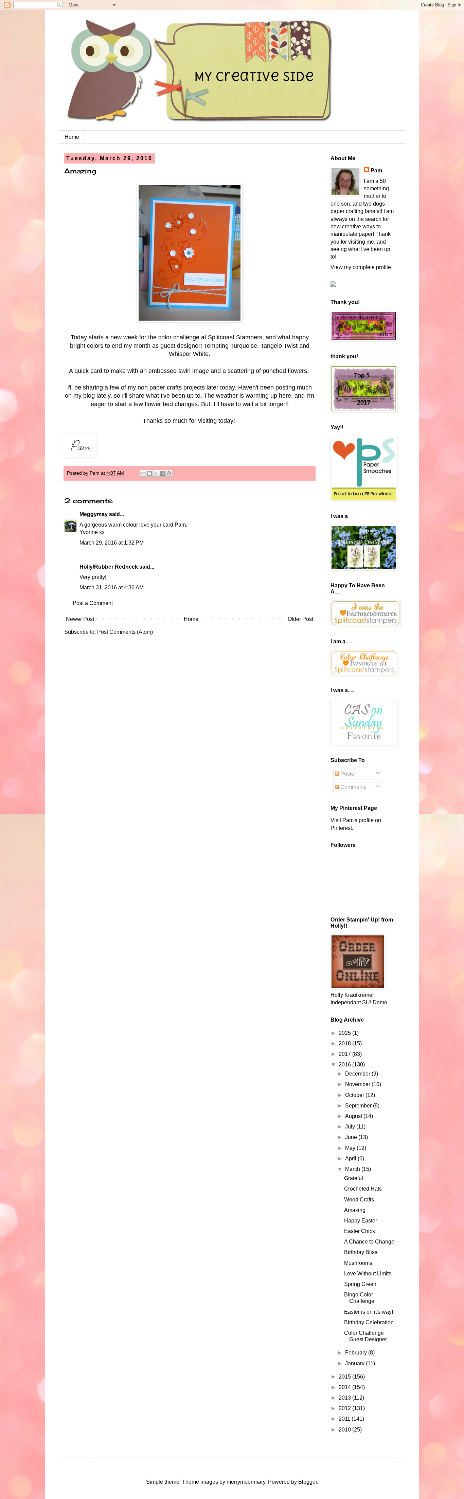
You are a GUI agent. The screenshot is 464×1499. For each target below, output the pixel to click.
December (358, 1074)
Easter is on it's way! (368, 1312)
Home (72, 137)
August (354, 1116)
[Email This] (143, 473)
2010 (345, 1429)
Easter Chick (359, 1231)
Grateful (353, 1178)
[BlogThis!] (149, 473)
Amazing (354, 1210)
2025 (345, 1033)
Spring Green (360, 1284)
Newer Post (80, 619)
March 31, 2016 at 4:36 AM (111, 587)
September (359, 1105)
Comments (353, 787)
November (358, 1084)
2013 (345, 1398)
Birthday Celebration (369, 1322)
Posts (346, 774)
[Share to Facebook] (162, 473)
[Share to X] (156, 473)
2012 (345, 1408)
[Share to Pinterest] (168, 473)
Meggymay (93, 514)
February (356, 1352)
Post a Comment (93, 603)
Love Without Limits (367, 1273)
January (355, 1363)
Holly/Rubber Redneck (108, 567)
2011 (345, 1419)
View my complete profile (361, 267)
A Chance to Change (369, 1242)
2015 (345, 1377)
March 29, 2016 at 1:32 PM (111, 543)
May (351, 1148)
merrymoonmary (246, 1482)
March (353, 1169)
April (351, 1158)
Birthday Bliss (360, 1252)
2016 (345, 1064)
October (355, 1095)
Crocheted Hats (363, 1189)
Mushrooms (358, 1263)
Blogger (307, 1482)
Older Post (300, 619)
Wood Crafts (359, 1199)
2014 (345, 1387)
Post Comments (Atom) (125, 632)
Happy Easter (360, 1220)
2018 (345, 1043)
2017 (345, 1054)
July (350, 1127)
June (351, 1137)
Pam (376, 170)
